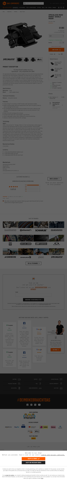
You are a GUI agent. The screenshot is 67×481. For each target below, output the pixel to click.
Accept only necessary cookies (33, 462)
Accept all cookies (32, 459)
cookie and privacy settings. (53, 455)
